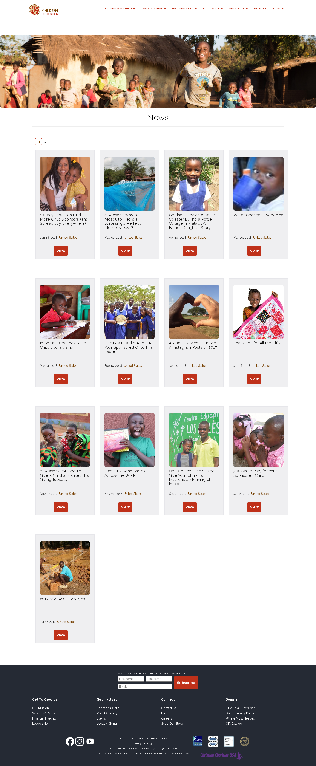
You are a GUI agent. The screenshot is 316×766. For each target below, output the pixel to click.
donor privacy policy (240, 713)
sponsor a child (108, 708)
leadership (40, 723)
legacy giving (107, 723)
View (61, 251)
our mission (40, 708)
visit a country (107, 713)
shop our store (172, 723)
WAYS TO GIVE (152, 8)
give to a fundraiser (240, 708)
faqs (164, 713)
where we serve (44, 713)
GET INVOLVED (183, 8)
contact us (168, 708)
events (101, 718)
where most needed (240, 718)
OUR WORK (212, 8)
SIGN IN (278, 8)
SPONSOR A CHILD (119, 8)
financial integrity (44, 718)
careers (166, 718)
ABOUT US (237, 8)
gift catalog (234, 723)
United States (68, 237)
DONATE (260, 8)
